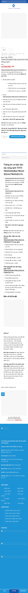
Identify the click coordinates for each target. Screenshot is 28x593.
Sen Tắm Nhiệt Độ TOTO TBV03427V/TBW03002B (14, 418)
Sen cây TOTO (12, 55)
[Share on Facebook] (5, 142)
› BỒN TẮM (7, 503)
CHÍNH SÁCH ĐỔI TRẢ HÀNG (13, 519)
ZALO (4, 591)
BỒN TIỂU (20, 488)
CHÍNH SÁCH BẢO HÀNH (12, 516)
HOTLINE (14, 591)
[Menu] (2, 6)
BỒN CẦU (7, 488)
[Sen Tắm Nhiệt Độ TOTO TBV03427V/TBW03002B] (14, 403)
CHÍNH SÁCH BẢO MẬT (11, 521)
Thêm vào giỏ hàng (17, 137)
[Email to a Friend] (11, 142)
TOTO (9, 269)
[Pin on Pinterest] (14, 142)
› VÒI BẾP (7, 499)
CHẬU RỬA (7, 491)
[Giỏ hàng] (26, 6)
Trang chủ (4, 53)
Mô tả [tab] (4, 154)
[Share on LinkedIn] (16, 142)
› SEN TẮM (20, 491)
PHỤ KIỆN (21, 503)
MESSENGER (23, 591)
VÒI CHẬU (7, 494)
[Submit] (25, 1)
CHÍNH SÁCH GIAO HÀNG (12, 513)
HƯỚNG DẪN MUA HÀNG (12, 510)
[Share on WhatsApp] (2, 142)
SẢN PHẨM (11, 53)
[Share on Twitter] (8, 142)
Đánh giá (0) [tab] (5, 157)
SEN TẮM (18, 53)
